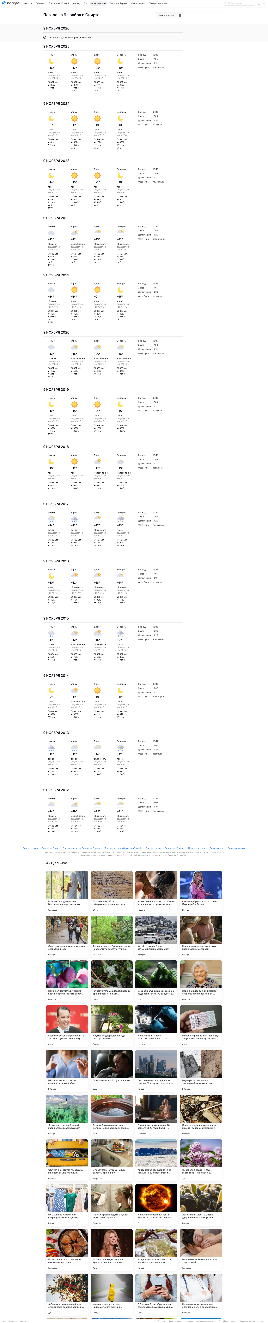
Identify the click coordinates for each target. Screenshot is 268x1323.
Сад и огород (216, 848)
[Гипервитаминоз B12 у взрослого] (112, 1071)
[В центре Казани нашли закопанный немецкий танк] (201, 1071)
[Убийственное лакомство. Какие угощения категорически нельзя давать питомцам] (156, 892)
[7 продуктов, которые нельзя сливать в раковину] (112, 1160)
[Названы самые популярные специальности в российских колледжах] (201, 1295)
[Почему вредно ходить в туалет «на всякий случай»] (112, 1205)
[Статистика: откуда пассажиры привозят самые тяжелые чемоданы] (67, 1160)
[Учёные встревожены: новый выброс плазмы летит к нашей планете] (156, 1205)
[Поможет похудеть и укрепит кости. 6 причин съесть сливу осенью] (67, 981)
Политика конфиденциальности (181, 1321)
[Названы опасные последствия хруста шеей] (201, 1250)
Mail (4, 1321)
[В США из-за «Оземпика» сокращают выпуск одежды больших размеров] (67, 1205)
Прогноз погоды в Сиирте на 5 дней (81, 848)
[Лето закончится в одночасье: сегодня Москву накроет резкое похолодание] (156, 1071)
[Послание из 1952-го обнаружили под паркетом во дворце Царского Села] (112, 892)
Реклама (23, 1321)
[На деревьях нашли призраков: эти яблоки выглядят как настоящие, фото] (156, 1250)
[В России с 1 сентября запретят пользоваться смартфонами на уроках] (156, 1295)
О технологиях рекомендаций (208, 1321)
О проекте (162, 1321)
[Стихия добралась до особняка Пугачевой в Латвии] (201, 892)
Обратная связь (228, 1321)
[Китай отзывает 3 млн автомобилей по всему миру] (156, 937)
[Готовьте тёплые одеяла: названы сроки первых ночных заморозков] (112, 981)
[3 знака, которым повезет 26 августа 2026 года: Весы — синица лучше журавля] (156, 1116)
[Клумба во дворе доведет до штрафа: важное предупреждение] (112, 1026)
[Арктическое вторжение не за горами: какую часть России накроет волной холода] (156, 1160)
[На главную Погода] (13, 3)
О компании (13, 1321)
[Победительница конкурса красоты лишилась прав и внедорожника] (112, 1250)
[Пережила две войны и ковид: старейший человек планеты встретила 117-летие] (201, 981)
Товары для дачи (236, 848)
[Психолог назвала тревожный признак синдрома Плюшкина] (201, 1116)
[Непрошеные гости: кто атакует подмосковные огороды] (201, 937)
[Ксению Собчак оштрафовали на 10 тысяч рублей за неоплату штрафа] (67, 1026)
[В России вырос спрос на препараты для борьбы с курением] (67, 1071)
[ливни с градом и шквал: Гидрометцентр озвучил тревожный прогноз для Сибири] (112, 1295)
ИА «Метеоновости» (257, 1321)
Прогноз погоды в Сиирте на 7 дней (122, 848)
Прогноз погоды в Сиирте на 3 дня (40, 848)
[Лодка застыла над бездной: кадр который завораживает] (67, 1116)
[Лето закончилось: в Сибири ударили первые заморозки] (201, 1205)
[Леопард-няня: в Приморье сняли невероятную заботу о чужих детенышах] (112, 937)
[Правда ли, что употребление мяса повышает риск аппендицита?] (67, 1250)
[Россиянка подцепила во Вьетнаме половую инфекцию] (67, 892)
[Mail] (4, 3)
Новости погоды (196, 848)
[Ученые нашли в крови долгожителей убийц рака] (156, 1026)
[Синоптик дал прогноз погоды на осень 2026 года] (67, 937)
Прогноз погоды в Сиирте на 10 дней (165, 848)
